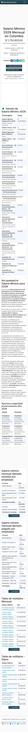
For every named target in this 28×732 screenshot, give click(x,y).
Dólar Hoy (21, 78)
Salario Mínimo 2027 (13, 70)
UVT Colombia (22, 723)
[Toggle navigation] (24, 2)
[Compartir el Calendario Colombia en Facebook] (11, 60)
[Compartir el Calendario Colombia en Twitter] (14, 60)
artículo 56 (5, 333)
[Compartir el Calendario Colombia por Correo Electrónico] (23, 60)
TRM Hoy (13, 723)
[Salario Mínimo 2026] (9, 2)
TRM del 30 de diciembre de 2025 (16, 309)
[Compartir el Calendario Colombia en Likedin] (17, 60)
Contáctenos (22, 719)
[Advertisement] (14, 15)
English (16, 719)
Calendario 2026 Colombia (9, 722)
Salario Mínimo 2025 (15, 66)
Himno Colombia (22, 722)
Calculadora (15, 515)
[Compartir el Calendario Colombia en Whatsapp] (20, 60)
